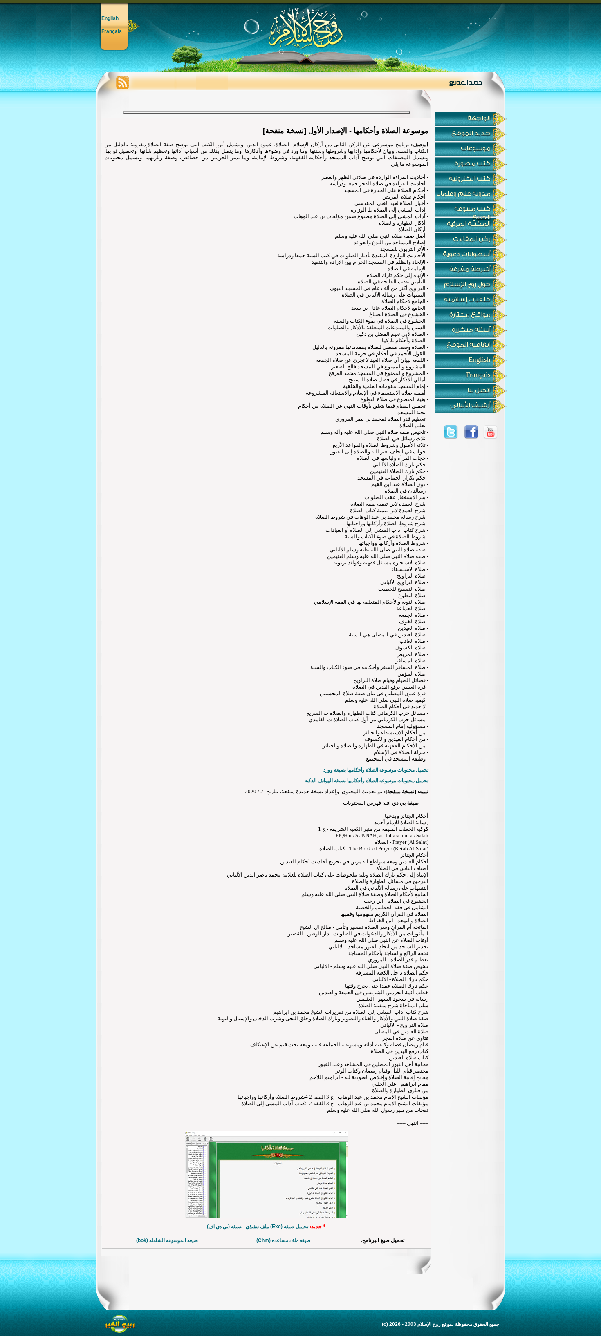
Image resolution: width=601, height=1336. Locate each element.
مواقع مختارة (470, 314)
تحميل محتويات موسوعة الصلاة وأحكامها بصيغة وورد (375, 770)
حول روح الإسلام (467, 284)
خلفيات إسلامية (467, 299)
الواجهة (479, 118)
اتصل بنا (479, 390)
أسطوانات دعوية (467, 254)
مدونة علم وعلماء (464, 193)
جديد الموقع (471, 133)
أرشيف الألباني (470, 405)
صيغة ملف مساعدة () (283, 1240)
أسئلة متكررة (471, 329)
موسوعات (476, 148)
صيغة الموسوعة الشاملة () (167, 1240)
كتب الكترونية (470, 178)
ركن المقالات (472, 239)
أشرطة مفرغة (470, 269)
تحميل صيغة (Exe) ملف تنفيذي (277, 1226)
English (110, 18)
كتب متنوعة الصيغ (472, 211)
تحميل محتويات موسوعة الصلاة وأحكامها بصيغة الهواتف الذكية (366, 780)
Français (111, 31)
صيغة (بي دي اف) (224, 1226)
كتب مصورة (473, 163)
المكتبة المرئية (469, 223)
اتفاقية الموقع (468, 344)
